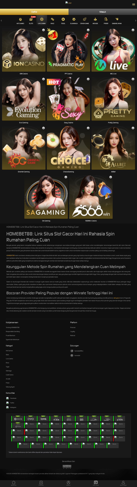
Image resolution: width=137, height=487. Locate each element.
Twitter (12, 403)
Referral (72, 335)
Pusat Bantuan (10, 335)
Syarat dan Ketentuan (12, 339)
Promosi (72, 327)
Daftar (34, 11)
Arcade (95, 23)
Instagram (13, 407)
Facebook (13, 398)
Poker (106, 23)
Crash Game (84, 23)
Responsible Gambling (13, 331)
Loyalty (72, 331)
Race (52, 23)
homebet (77, 355)
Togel (63, 23)
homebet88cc (79, 351)
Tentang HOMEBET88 (12, 327)
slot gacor (117, 298)
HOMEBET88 (10, 255)
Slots (31, 23)
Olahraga (74, 23)
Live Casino (42, 23)
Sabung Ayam (116, 23)
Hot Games (20, 23)
